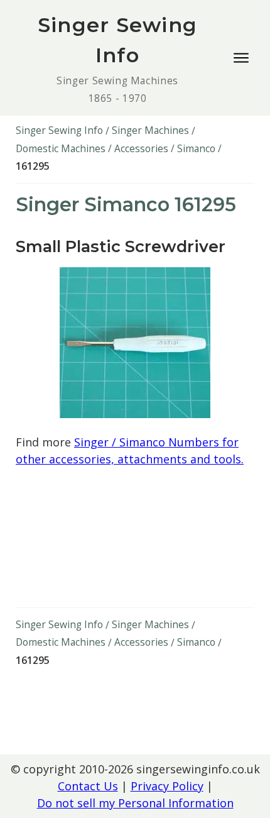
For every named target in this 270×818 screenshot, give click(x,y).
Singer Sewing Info (59, 130)
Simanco (196, 148)
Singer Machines (150, 130)
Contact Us (88, 785)
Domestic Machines (60, 148)
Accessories (141, 148)
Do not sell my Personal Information (135, 802)
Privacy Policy (167, 785)
